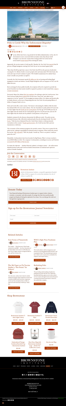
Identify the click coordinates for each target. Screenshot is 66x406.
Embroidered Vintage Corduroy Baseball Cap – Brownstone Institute (18, 344)
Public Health (30, 10)
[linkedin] (33, 375)
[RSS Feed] (38, 180)
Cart (52, 366)
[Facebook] (46, 180)
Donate (48, 366)
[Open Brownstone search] (63, 7)
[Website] (49, 180)
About (18, 366)
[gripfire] (27, 375)
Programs (23, 366)
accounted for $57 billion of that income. (18, 142)
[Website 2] (53, 180)
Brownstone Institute (12, 10)
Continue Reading (14, 257)
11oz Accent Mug (51, 342)
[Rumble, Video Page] (51, 180)
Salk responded (18, 132)
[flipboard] (39, 375)
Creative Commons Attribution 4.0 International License (26, 159)
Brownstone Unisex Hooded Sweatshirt (51, 316)
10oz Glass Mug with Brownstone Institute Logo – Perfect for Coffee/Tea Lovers (34, 344)
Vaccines (37, 46)
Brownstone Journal (22, 10)
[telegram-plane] (41, 375)
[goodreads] (37, 375)
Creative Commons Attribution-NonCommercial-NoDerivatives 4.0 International (14, 399)
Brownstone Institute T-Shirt (35, 316)
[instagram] (35, 375)
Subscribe (33, 223)
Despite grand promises (29, 123)
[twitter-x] (25, 375)
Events (28, 366)
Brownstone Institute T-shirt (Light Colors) (18, 316)
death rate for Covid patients (28, 109)
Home (14, 366)
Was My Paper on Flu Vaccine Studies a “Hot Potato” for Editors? (19, 267)
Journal (33, 366)
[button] (18, 3)
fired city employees (29, 94)
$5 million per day (33, 79)
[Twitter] (40, 180)
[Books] (36, 180)
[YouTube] (42, 180)
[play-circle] (29, 375)
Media (37, 366)
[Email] (34, 180)
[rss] (43, 375)
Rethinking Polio (40, 265)
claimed (25, 96)
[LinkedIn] (44, 180)
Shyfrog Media (61, 398)
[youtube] (31, 375)
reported (51, 64)
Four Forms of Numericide (18, 240)
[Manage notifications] (3, 403)
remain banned (24, 60)
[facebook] (23, 375)
